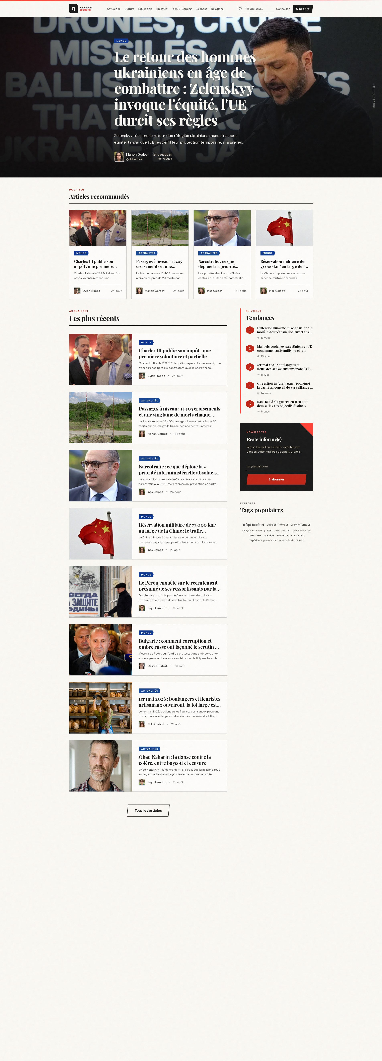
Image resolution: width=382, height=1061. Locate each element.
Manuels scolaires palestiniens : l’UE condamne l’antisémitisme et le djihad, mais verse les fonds (284, 349)
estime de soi (284, 535)
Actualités (114, 9)
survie (300, 540)
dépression (253, 524)
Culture (129, 9)
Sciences (201, 9)
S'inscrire (302, 9)
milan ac (299, 535)
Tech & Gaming (181, 9)
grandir (268, 530)
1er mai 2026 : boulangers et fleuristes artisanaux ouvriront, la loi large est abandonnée (284, 367)
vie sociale (255, 535)
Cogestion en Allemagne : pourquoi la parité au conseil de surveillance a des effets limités (284, 385)
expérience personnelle (263, 540)
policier (271, 524)
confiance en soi (302, 530)
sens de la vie (282, 530)
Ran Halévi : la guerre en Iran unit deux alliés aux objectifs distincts (282, 404)
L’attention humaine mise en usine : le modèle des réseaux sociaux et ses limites (284, 330)
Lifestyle (161, 9)
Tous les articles (148, 810)
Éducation (145, 9)
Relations (217, 9)
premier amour (300, 524)
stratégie (269, 535)
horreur (283, 524)
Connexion (283, 9)
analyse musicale (252, 530)
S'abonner (277, 479)
